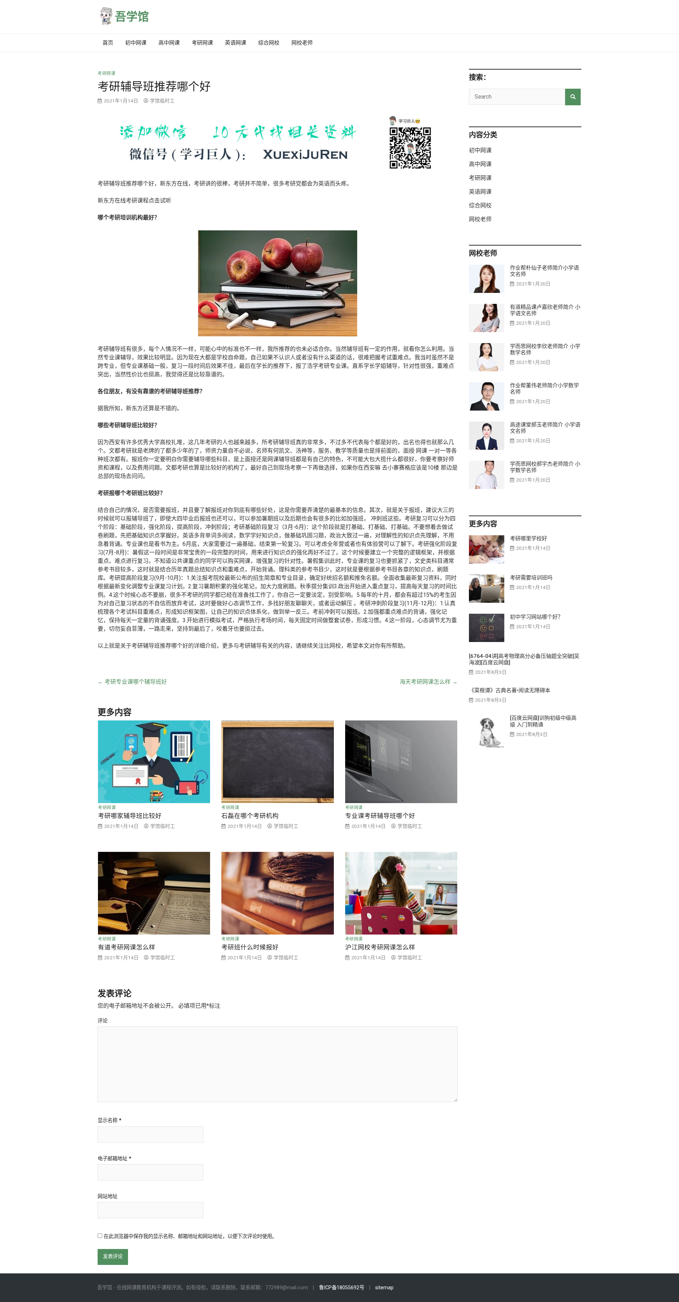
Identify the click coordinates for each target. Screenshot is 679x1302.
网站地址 (107, 1196)
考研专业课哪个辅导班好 (132, 681)
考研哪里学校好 (528, 538)
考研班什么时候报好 (250, 947)
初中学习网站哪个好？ (536, 617)
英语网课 (235, 43)
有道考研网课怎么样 (126, 947)
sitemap (384, 1288)
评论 (103, 1021)
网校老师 (302, 43)
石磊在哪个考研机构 (250, 815)
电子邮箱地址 (114, 1158)
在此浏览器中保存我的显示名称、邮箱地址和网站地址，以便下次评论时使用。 (190, 1236)
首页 (108, 43)
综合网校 (268, 43)
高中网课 (169, 43)
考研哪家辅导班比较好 (130, 815)
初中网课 (135, 43)
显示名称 (109, 1120)
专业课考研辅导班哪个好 (380, 815)
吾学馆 (132, 16)
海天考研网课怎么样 (429, 681)
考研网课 (202, 43)
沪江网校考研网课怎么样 (380, 947)
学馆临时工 (162, 101)
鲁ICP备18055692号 (341, 1288)
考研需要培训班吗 (531, 578)
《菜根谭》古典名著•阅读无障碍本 (509, 690)
